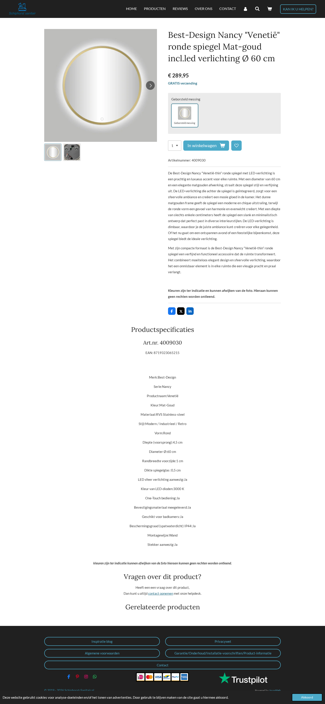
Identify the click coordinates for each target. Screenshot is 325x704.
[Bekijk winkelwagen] (269, 8)
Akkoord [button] (307, 697)
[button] (52, 152)
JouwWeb (275, 690)
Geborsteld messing (185, 99)
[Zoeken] (257, 8)
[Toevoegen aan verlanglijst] (236, 145)
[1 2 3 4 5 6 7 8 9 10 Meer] (174, 145)
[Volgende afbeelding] (150, 85)
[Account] (245, 8)
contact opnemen (160, 593)
